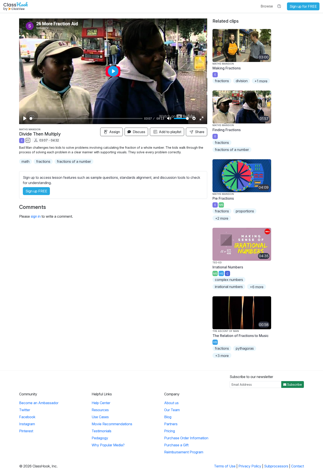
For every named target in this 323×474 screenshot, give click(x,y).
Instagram (27, 424)
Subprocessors (276, 466)
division (242, 81)
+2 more (221, 218)
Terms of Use (225, 466)
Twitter (24, 410)
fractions (43, 161)
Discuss (138, 132)
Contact (297, 466)
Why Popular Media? (108, 445)
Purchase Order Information (186, 438)
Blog (167, 417)
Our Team (172, 410)
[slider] (86, 118)
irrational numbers (229, 286)
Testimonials (101, 431)
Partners (171, 424)
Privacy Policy (249, 466)
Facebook (27, 417)
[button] (267, 6)
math (25, 161)
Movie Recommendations (112, 424)
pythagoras (245, 348)
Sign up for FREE (303, 6)
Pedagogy (100, 438)
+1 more (260, 81)
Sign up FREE (36, 191)
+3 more (222, 355)
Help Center (101, 403)
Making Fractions (226, 68)
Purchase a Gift (176, 445)
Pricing (169, 431)
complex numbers (229, 279)
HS (221, 273)
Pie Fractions (223, 198)
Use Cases (100, 417)
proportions (245, 211)
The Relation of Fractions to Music (240, 335)
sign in (36, 216)
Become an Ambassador (38, 403)
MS (221, 204)
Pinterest (26, 431)
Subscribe (294, 384)
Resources (100, 410)
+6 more (256, 287)
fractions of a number (74, 161)
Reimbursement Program (183, 452)
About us (171, 403)
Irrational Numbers (227, 267)
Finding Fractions (226, 130)
